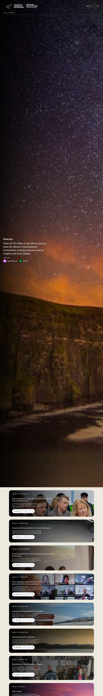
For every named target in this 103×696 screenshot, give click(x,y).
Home (4, 12)
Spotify (25, 261)
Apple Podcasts (12, 261)
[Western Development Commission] (21, 6)
